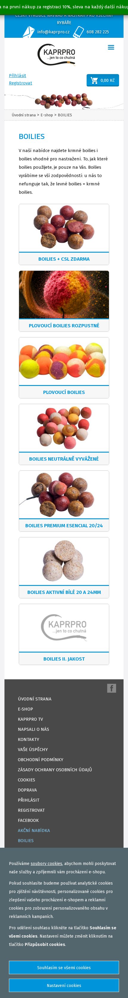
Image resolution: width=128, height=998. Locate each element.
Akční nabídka (34, 830)
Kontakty (28, 739)
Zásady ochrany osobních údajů (55, 769)
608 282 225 (98, 32)
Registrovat (20, 83)
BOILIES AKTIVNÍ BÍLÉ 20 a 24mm (64, 592)
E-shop (46, 115)
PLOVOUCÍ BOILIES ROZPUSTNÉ (64, 326)
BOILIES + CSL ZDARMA (64, 259)
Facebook (28, 820)
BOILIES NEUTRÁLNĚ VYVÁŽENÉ (64, 459)
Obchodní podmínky (40, 759)
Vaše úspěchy (33, 749)
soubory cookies (46, 863)
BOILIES (65, 115)
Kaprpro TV (30, 719)
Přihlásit (17, 75)
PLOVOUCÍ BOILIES (64, 392)
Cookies (26, 780)
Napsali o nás (33, 729)
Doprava (27, 790)
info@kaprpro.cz (54, 32)
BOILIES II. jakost (64, 659)
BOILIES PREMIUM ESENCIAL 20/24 (64, 526)
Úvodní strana (24, 115)
